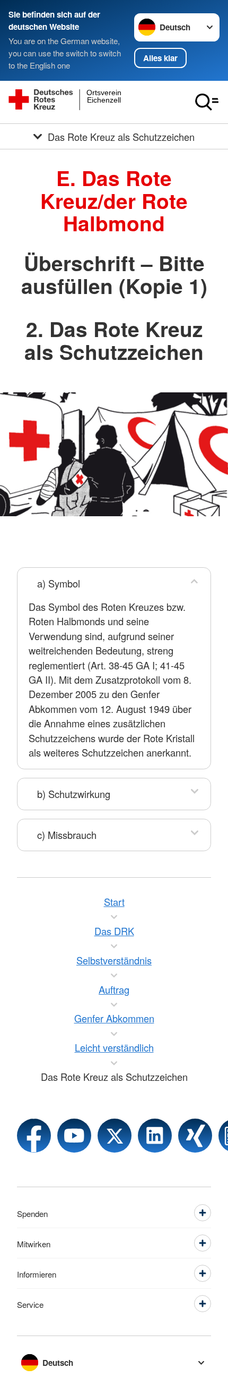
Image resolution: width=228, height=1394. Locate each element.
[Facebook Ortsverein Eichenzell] (34, 1136)
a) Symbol (58, 583)
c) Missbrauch (67, 835)
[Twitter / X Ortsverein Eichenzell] (114, 1136)
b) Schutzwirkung (73, 794)
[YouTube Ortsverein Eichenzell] (74, 1136)
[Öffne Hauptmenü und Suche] (207, 102)
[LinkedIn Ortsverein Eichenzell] (155, 1136)
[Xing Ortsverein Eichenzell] (195, 1136)
